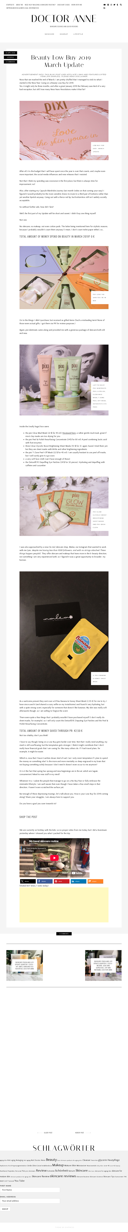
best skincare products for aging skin (69, 1160)
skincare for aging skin (103, 1171)
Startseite (10, 5)
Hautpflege (114, 1160)
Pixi (23, 1171)
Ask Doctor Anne (38, 1160)
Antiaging (19, 1160)
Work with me (77, 5)
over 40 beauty (115, 1166)
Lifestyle (78, 34)
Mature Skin (70, 1165)
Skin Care (91, 1171)
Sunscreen (119, 1177)
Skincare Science (96, 1177)
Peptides (11, 1171)
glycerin (102, 1160)
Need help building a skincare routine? (40, 5)
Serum (71, 1171)
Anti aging (27, 1160)
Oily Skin (100, 1166)
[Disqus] (64, 1028)
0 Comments (10, 62)
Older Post (48, 1133)
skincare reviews (63, 1176)
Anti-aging (11, 1160)
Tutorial (11, 1181)
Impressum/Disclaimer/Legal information (22, 8)
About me (19, 5)
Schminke (50, 1171)
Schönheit (61, 1170)
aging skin (3, 1160)
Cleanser (86, 1160)
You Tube (19, 1181)
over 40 (107, 1166)
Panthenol (4, 1171)
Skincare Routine (82, 1177)
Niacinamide (91, 1166)
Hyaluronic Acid (6, 1166)
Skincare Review (41, 1176)
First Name (5, 1186)
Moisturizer (81, 1166)
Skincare (49, 34)
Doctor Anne (64, 18)
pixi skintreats (30, 1171)
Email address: (8, 1197)
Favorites (94, 1160)
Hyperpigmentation (19, 1166)
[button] (28, 881)
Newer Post (79, 1133)
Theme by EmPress (64, 1227)
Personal (18, 1171)
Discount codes (64, 5)
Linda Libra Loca (34, 1166)
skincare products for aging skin (21, 1177)
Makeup (64, 34)
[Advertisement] (64, 904)
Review (41, 1170)
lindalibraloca (47, 1166)
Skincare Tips (109, 1177)
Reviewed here (69, 433)
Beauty (51, 1160)
